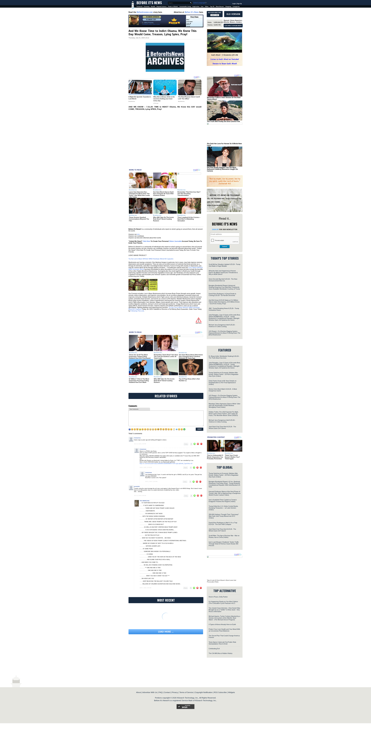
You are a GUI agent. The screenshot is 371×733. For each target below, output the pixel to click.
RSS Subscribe (220, 692)
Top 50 (212, 6)
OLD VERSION (233, 14)
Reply (186, 444)
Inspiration (195, 6)
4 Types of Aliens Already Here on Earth (222, 624)
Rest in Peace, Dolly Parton (218, 597)
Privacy (175, 692)
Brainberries (133, 190)
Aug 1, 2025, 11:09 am (151, 481)
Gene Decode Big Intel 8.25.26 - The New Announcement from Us (223, 280)
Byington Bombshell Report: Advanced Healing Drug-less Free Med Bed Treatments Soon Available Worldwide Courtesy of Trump (224, 287)
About (138, 692)
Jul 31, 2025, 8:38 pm (140, 495)
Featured (139, 6)
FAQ (160, 692)
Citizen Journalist (175, 241)
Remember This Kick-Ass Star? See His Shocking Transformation (188, 193)
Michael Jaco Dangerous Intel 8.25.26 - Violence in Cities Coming (222, 325)
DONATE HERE (214, 15)
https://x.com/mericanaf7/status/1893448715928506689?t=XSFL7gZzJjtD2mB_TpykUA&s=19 (166, 463)
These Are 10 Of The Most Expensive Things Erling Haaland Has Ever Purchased (139, 356)
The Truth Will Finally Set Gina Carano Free (223, 121)
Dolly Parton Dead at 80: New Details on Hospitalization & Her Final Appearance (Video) (222, 382)
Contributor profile (147, 24)
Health (153, 6)
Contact (167, 692)
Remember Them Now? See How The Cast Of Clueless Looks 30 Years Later (166, 356)
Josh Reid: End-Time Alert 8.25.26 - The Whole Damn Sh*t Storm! (222, 427)
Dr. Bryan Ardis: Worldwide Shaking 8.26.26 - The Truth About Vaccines (224, 357)
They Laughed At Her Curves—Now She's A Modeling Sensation (188, 219)
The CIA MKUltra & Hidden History (220, 653)
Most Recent (220, 6)
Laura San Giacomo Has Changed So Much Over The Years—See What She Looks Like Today (139, 194)
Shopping (228, 6)
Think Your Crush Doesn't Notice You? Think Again (232, 457)
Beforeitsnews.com (145, 12)
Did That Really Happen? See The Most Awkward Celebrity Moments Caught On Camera (222, 169)
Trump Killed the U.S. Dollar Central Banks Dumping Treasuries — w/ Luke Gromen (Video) (223, 508)
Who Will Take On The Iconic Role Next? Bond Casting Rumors (163, 219)
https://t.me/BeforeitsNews (217, 205)
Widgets (231, 692)
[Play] (224, 41)
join (138, 234)
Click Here (146, 241)
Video (206, 6)
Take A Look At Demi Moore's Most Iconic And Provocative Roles (221, 581)
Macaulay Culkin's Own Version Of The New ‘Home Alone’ (224, 98)
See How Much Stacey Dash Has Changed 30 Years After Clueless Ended (163, 193)
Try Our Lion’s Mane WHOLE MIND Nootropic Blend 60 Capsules (150, 259)
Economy (146, 6)
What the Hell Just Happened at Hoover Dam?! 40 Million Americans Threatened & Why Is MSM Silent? (223, 272)
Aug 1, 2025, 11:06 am (146, 467)
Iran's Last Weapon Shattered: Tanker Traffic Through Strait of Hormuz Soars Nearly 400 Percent (224, 543)
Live (202, 6)
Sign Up (239, 3)
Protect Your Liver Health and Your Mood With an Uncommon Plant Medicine (224, 630)
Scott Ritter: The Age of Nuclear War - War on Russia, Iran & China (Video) (224, 536)
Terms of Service (186, 692)
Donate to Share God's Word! (225, 64)
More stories (156, 24)
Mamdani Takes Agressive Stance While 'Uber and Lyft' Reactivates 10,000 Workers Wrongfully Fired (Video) (224, 405)
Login (234, 3)
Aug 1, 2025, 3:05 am (145, 587)
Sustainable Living (185, 6)
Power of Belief (173, 6)
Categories (236, 6)
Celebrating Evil (214, 648)
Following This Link (137, 311)
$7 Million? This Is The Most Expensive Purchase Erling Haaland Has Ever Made (139, 380)
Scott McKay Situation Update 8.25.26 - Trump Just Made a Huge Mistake (224, 265)
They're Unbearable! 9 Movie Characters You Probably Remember (215, 457)
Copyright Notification (203, 692)
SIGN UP (215, 229)
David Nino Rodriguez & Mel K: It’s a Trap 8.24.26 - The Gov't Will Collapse (223, 523)
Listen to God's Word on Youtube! (225, 59)
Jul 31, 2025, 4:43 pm (140, 444)
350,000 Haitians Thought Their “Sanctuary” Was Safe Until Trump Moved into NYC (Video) (224, 516)
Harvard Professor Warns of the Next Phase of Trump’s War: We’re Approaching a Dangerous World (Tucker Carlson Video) (224, 493)
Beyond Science (161, 6)
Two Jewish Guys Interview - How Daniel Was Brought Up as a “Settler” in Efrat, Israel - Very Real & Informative (224, 609)
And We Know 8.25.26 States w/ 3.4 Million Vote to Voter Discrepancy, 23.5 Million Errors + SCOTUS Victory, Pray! (224, 301)
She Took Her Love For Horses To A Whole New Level (224, 144)
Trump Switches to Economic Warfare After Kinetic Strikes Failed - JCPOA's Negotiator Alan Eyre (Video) (223, 374)
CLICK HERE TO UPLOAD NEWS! (233, 25)
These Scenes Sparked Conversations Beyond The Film (139, 219)
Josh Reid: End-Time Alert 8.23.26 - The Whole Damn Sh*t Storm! (222, 530)
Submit (224, 246)
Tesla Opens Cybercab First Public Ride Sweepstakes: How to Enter (222, 643)
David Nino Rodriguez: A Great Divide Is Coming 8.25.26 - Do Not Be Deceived (222, 294)
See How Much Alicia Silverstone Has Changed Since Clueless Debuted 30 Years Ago (191, 356)
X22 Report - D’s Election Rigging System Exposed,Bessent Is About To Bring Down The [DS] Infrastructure (224, 333)
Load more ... (166, 631)
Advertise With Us (149, 692)
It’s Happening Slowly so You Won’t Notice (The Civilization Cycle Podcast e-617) (223, 602)
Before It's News (149, 2)
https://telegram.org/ (234, 199)
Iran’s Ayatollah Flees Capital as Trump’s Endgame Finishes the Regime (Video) (223, 500)
